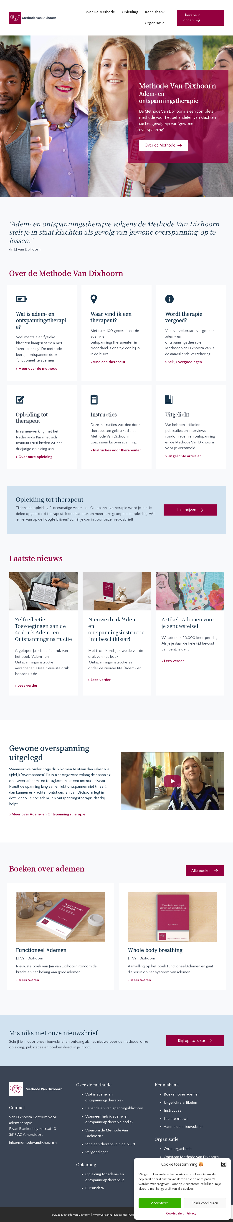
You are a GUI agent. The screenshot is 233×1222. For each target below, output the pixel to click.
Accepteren (160, 1203)
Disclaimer (120, 1214)
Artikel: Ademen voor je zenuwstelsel (188, 622)
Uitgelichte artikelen (180, 1103)
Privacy (191, 1213)
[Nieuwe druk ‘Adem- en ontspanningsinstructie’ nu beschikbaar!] (117, 591)
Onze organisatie (178, 1149)
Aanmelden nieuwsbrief (183, 1127)
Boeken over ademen (182, 1094)
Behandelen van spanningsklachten (114, 1108)
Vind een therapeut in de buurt (110, 1144)
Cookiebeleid (175, 1213)
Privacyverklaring (102, 1214)
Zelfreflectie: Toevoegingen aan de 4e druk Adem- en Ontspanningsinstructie (43, 629)
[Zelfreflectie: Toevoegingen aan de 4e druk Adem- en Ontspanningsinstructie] (43, 591)
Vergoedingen (97, 1152)
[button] (224, 1164)
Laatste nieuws (176, 1119)
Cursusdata (94, 1188)
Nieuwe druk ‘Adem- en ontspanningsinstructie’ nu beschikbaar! (116, 629)
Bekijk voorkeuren (205, 1203)
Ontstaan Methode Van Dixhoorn (191, 1157)
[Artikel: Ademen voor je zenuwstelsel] (190, 591)
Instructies (172, 1110)
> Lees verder (26, 685)
